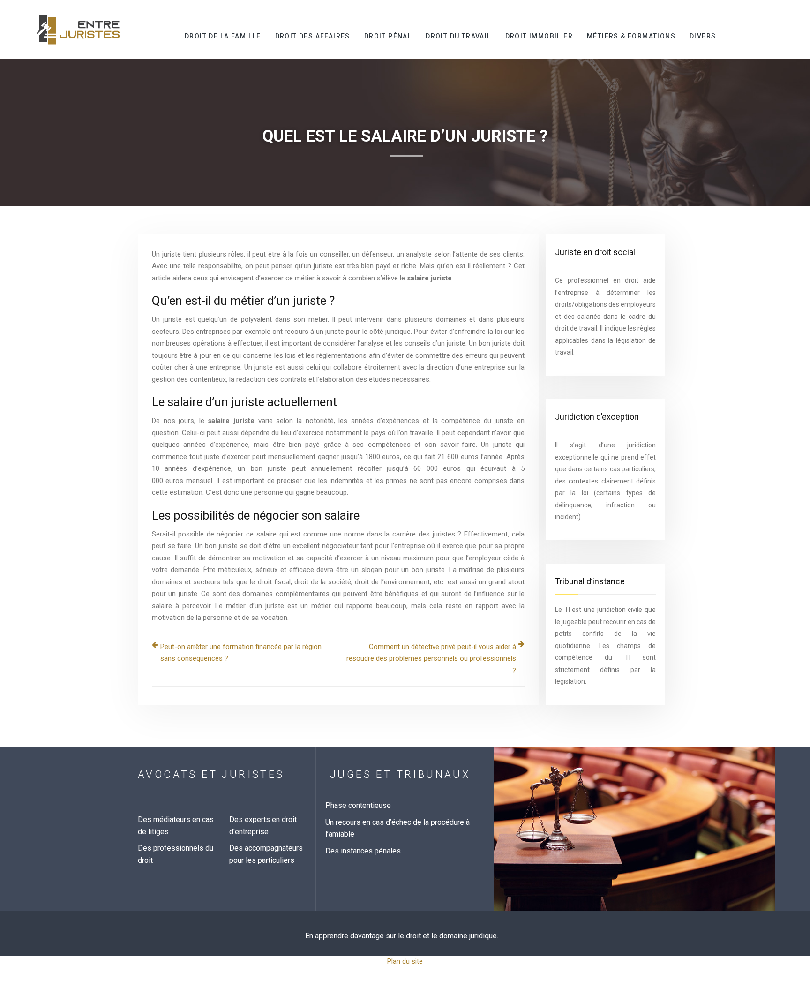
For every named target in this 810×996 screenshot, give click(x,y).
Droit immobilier (539, 36)
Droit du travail (458, 36)
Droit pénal (388, 36)
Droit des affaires (312, 36)
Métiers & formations (631, 36)
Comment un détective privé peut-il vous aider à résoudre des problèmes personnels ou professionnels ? (431, 658)
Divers (703, 36)
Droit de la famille (223, 36)
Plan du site (405, 961)
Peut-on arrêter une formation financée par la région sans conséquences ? (241, 652)
